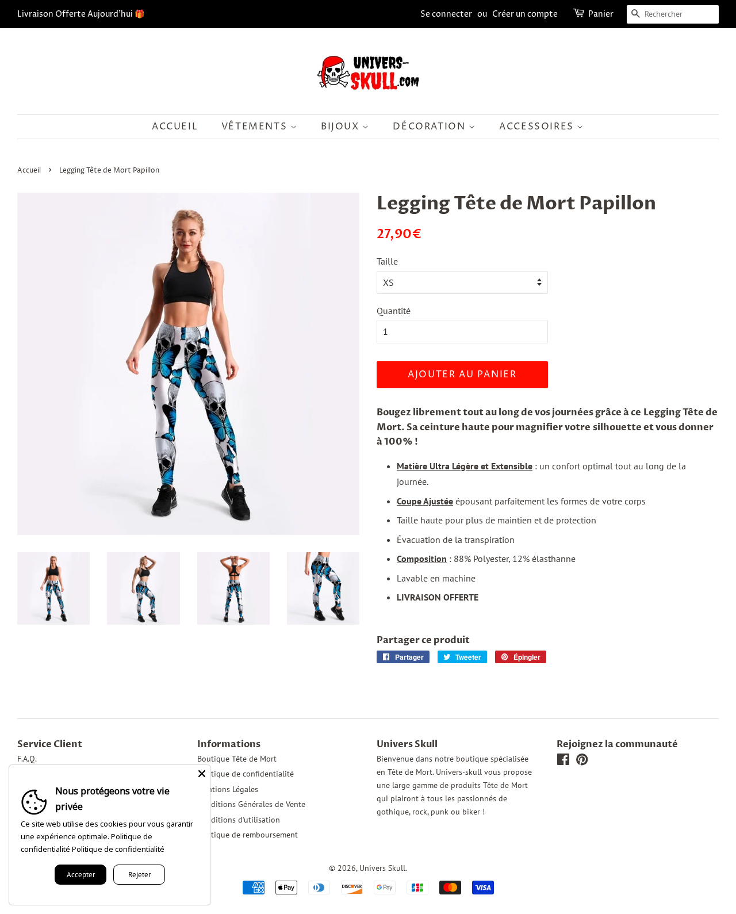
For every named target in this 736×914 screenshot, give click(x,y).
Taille (387, 261)
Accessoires (538, 126)
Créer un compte (525, 14)
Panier (601, 14)
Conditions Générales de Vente (251, 804)
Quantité (394, 310)
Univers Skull (382, 868)
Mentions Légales (227, 789)
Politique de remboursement (247, 834)
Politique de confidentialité (245, 773)
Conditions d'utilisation (238, 819)
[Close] (202, 773)
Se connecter (446, 14)
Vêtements (255, 126)
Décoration (431, 126)
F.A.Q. (27, 759)
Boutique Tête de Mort (237, 759)
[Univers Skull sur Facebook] (563, 761)
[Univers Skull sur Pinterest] (582, 761)
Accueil (175, 126)
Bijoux (341, 126)
